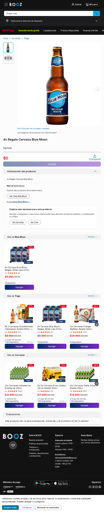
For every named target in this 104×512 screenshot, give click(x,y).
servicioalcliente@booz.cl (66, 458)
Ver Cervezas (18, 222)
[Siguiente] (97, 324)
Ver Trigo (34, 222)
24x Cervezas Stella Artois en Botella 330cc (84, 386)
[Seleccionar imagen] (8, 47)
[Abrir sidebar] (7, 4)
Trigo (26, 38)
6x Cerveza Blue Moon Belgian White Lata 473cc (17, 268)
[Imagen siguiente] (98, 89)
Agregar (19, 287)
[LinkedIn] (100, 487)
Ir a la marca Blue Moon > (18, 202)
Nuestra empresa (36, 440)
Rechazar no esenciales (48, 507)
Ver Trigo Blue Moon (18, 196)
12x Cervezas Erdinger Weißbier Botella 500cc (81, 327)
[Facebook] (93, 487)
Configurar (27, 507)
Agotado (52, 164)
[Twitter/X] (96, 487)
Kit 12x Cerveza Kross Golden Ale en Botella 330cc (51, 386)
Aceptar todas (10, 507)
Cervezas (16, 38)
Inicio (5, 38)
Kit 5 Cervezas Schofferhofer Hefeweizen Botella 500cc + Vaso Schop (19, 327)
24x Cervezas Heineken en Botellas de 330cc (18, 386)
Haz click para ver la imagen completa (33, 128)
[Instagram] (90, 487)
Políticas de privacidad (38, 444)
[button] (52, 13)
